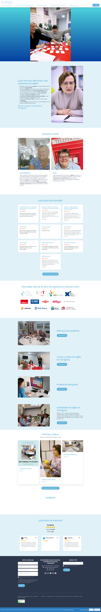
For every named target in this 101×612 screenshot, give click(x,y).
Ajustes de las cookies (84, 609)
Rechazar (91, 609)
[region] (50, 609)
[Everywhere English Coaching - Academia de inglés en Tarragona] (7, 2)
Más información (62, 335)
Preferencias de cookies (77, 596)
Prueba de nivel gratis (42, 5)
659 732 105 (51, 568)
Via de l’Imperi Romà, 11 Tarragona (51, 565)
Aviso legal (43, 596)
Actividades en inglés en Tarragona (58, 5)
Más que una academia (7, 5)
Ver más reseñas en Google (50, 274)
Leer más (44, 219)
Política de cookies (68, 596)
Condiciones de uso (50, 596)
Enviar (21, 585)
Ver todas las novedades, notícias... (50, 488)
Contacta (96, 5)
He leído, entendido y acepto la (27, 577)
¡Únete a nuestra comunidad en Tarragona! (30, 107)
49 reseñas (52, 529)
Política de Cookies (69, 609)
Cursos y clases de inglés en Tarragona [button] (24, 5)
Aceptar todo (97, 609)
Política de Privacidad (59, 596)
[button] (82, 543)
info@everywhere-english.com (51, 567)
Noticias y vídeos (73, 5)
